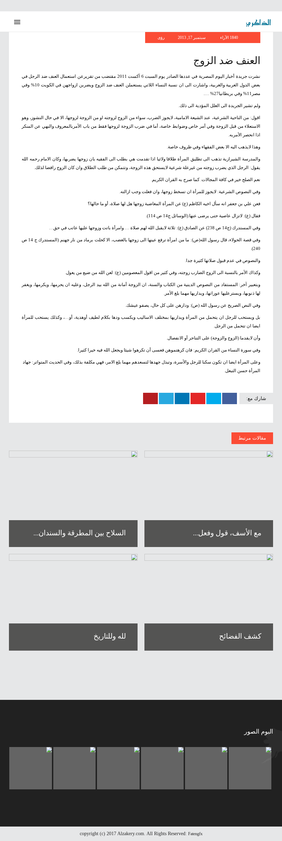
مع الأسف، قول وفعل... (227, 533)
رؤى (161, 37)
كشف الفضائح (240, 636)
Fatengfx (195, 833)
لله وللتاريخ (110, 636)
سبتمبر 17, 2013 (192, 37)
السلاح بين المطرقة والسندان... (79, 533)
